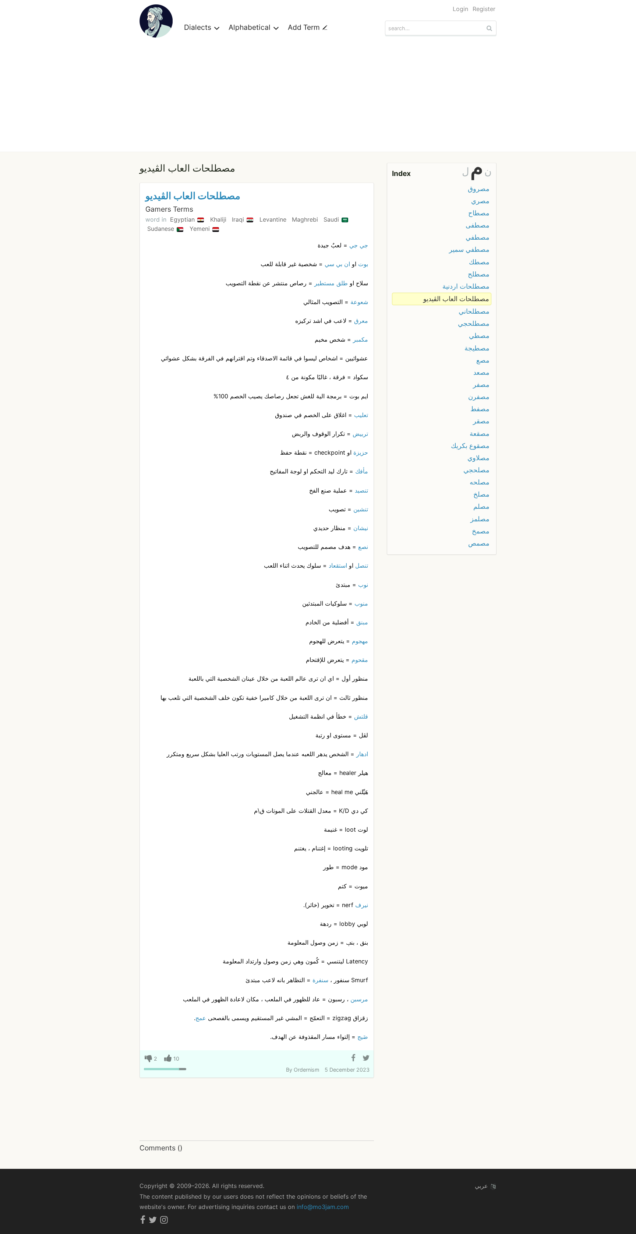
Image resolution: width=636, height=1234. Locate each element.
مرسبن (359, 999)
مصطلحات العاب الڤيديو (192, 195)
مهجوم (360, 641)
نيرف (361, 905)
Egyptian (183, 219)
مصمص (479, 543)
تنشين (360, 509)
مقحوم (359, 659)
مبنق (362, 622)
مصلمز (480, 519)
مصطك (479, 262)
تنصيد (361, 490)
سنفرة (320, 980)
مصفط (480, 409)
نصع (363, 546)
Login (460, 9)
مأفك (361, 471)
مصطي (479, 335)
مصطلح (479, 274)
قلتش (361, 716)
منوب (361, 603)
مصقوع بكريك (470, 445)
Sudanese (161, 228)
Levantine (273, 219)
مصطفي (478, 237)
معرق (361, 320)
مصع (483, 360)
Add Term (305, 27)
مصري (480, 201)
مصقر (481, 421)
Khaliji (219, 219)
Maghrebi (306, 219)
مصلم (481, 506)
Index (401, 173)
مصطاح (479, 213)
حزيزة (360, 452)
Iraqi (239, 219)
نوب (363, 584)
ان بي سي (337, 264)
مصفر (481, 384)
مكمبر (360, 339)
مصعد (481, 372)
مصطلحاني (474, 311)
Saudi (332, 219)
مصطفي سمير (469, 249)
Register (484, 9)
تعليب (361, 415)
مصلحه (480, 482)
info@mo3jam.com (323, 1206)
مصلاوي (478, 458)
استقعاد (338, 565)
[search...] (490, 28)
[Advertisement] (318, 96)
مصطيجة (477, 348)
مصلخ (481, 494)
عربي (482, 1185)
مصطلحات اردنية (466, 286)
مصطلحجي (474, 323)
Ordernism (306, 1069)
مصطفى (478, 225)
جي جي (358, 245)
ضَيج (362, 1036)
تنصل (361, 565)
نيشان (360, 528)
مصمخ (481, 531)
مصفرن (479, 397)
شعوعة (359, 302)
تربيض (360, 433)
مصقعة (480, 433)
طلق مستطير (331, 283)
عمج (200, 1018)
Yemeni (201, 228)
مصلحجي (476, 470)
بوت (363, 264)
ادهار (362, 754)
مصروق (479, 189)
